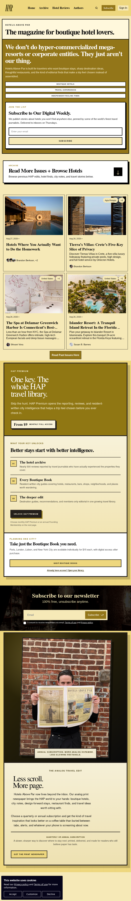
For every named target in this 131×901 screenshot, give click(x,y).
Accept (12, 894)
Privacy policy (21, 884)
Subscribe (93, 615)
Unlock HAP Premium (26, 514)
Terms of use (41, 884)
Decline (51, 894)
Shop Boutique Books (65, 563)
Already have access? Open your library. (65, 570)
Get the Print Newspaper (29, 854)
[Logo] (9, 8)
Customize (32, 894)
